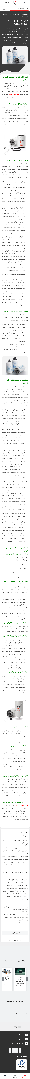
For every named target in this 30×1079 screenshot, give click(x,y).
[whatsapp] (16, 1050)
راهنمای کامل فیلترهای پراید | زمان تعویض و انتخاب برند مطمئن (20, 980)
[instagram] (20, 1050)
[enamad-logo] (21, 1060)
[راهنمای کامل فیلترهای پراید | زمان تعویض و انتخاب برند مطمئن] (20, 971)
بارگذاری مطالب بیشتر (15, 933)
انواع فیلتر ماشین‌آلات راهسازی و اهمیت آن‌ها (6, 980)
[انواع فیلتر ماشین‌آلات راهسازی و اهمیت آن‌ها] (6, 970)
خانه (27, 14)
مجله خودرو (24, 14)
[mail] (10, 1050)
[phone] (13, 1050)
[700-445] (15, 1)
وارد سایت (15, 1013)
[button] (15, 1035)
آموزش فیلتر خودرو (17, 14)
